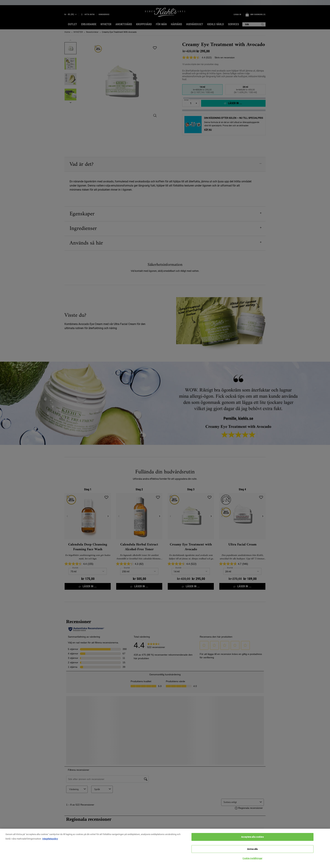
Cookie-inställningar (252, 858)
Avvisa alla (252, 849)
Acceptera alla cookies (252, 837)
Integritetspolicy (50, 838)
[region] (165, 846)
